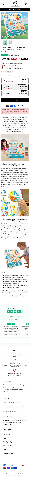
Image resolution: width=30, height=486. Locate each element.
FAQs (4, 438)
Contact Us (6, 434)
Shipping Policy (7, 442)
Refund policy (15, 473)
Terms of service (11, 475)
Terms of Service (8, 453)
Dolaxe (8, 473)
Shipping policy (20, 475)
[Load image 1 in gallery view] (5, 42)
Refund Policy (7, 445)
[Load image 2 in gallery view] (10, 42)
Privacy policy (23, 473)
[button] (3, 4)
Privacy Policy (7, 449)
